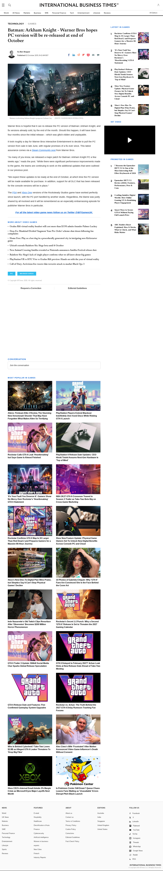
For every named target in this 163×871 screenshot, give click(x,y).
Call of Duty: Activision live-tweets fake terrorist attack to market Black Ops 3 (47, 264)
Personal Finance (59, 13)
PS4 (14, 192)
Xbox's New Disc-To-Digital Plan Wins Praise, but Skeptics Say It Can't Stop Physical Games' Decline (29, 583)
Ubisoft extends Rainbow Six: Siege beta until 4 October (37, 246)
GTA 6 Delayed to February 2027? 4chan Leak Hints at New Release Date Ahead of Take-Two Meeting (78, 666)
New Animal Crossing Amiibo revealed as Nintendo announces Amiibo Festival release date (53, 250)
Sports (4, 849)
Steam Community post (44, 150)
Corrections (70, 833)
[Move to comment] (98, 55)
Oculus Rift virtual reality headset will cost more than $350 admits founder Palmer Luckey (53, 226)
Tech (72, 13)
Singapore (101, 821)
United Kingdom (103, 825)
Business (37, 13)
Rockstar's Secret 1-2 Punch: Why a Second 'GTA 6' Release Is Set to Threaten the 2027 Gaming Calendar (77, 624)
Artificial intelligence (41, 837)
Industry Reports (40, 857)
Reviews (107, 13)
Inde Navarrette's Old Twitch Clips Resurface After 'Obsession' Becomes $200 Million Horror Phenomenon (29, 624)
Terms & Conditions (73, 821)
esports (36, 845)
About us (69, 813)
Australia (100, 813)
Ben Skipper (25, 52)
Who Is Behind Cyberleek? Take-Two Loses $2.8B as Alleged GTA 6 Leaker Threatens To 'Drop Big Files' (29, 749)
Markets (27, 13)
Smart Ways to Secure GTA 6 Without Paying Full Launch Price (123, 212)
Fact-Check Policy (72, 841)
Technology (6, 837)
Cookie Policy (71, 829)
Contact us (70, 817)
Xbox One (27, 192)
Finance (37, 829)
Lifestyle (96, 13)
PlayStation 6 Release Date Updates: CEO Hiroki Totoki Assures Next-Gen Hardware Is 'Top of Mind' (77, 457)
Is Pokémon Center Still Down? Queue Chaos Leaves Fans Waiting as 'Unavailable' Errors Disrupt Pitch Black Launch (78, 791)
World (6, 13)
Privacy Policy (71, 825)
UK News (16, 13)
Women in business (41, 841)
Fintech (36, 853)
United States (102, 829)
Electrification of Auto (42, 825)
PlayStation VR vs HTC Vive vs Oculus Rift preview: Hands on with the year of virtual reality (54, 259)
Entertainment (83, 13)
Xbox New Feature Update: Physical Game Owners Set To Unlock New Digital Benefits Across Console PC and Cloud (76, 541)
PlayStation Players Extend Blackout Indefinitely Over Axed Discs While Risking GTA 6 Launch (76, 416)
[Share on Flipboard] (83, 55)
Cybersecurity (39, 833)
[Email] (93, 55)
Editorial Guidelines (77, 288)
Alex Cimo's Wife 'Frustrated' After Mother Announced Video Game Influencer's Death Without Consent (77, 749)
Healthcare (38, 821)
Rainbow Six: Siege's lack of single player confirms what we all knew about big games (50, 255)
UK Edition (153, 13)
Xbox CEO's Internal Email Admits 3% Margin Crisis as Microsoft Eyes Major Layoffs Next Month (29, 791)
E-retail (36, 813)
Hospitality (38, 817)
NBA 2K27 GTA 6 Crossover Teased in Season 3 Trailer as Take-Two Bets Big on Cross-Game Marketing (76, 499)
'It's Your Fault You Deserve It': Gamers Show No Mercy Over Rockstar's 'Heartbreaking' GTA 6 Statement (29, 499)
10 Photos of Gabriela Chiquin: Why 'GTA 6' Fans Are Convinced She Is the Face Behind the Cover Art (77, 583)
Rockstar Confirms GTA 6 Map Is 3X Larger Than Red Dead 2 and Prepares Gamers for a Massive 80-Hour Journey (29, 541)
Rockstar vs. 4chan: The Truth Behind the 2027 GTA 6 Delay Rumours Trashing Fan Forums (76, 708)
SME (46, 13)
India (99, 817)
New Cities (38, 849)
